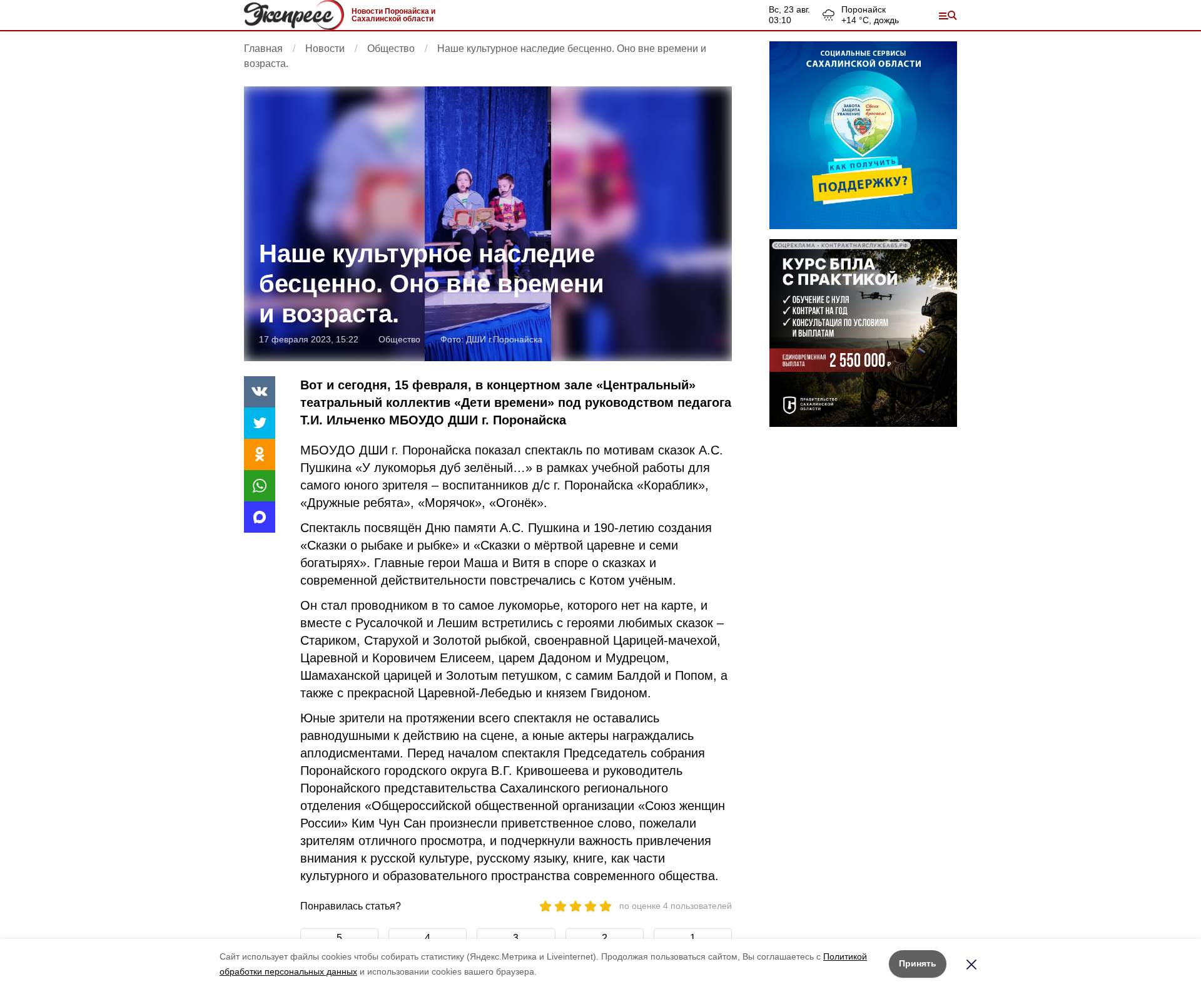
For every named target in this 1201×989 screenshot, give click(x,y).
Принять (917, 963)
